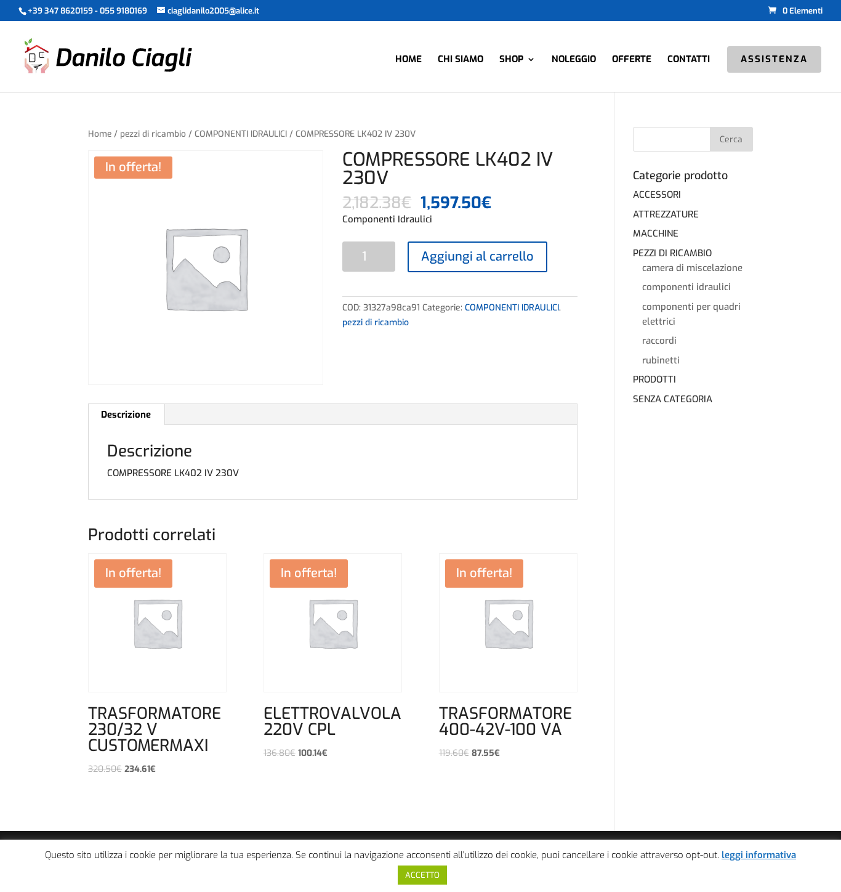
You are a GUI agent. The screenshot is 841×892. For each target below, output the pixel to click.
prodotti (654, 379)
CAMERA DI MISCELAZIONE (692, 268)
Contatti (688, 60)
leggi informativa (759, 855)
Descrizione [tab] (126, 414)
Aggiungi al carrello (477, 256)
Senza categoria (672, 399)
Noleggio (574, 60)
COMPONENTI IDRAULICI (241, 134)
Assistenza (774, 60)
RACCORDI (659, 340)
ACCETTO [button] (422, 875)
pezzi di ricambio (153, 134)
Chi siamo (460, 60)
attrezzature (666, 214)
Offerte (631, 60)
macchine (655, 233)
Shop (511, 60)
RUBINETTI (661, 360)
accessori (657, 195)
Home (408, 60)
